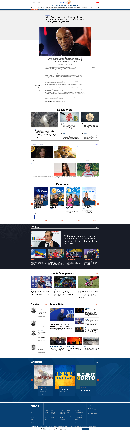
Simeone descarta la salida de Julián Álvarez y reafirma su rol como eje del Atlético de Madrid (41, 292)
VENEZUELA (61, 5)
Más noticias (57, 304)
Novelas (75, 426)
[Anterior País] (98, 9)
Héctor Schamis (42, 352)
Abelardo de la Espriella (88, 259)
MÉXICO (64, 5)
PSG (55, 289)
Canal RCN (41, 426)
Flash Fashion (68, 410)
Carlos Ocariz (50, 259)
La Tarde (53, 207)
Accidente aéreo (88, 327)
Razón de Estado (62, 419)
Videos (35, 227)
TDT (80, 426)
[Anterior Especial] (32, 380)
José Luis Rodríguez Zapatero (48, 9)
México (32, 419)
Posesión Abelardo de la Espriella (56, 346)
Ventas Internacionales (78, 417)
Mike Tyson (48, 14)
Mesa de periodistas (61, 417)
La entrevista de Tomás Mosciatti (62, 413)
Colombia (65, 234)
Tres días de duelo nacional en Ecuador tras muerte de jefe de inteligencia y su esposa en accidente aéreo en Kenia (91, 332)
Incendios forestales (70, 346)
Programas (86, 7)
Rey (64, 133)
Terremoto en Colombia (54, 322)
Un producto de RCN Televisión (87, 426)
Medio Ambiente (41, 330)
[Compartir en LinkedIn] (68, 64)
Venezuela (32, 417)
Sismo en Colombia (66, 123)
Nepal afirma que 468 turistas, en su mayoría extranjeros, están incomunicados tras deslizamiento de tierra (91, 350)
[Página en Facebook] (88, 409)
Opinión (90, 7)
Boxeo (60, 101)
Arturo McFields (40, 307)
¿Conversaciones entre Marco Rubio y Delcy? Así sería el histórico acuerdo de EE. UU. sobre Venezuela (88, 217)
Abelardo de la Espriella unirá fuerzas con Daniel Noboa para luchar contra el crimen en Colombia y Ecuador (90, 263)
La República (55, 426)
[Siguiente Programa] (98, 204)
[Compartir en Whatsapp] (71, 64)
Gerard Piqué (86, 133)
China (35, 128)
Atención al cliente (78, 410)
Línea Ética (76, 419)
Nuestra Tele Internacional (62, 7)
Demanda (63, 101)
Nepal (84, 346)
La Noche (37, 207)
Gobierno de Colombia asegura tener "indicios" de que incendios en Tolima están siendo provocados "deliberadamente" (74, 350)
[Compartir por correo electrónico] (69, 64)
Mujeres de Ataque (69, 416)
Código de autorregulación (79, 415)
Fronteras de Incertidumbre (43, 390)
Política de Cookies (63, 429)
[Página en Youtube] (95, 409)
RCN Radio (50, 426)
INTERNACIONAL (75, 5)
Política (44, 7)
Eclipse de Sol (87, 308)
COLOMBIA (56, 5)
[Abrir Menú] (32, 7)
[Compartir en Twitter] (66, 64)
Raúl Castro (40, 9)
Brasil (79, 289)
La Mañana (69, 207)
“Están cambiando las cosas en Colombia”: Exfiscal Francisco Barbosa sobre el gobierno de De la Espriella (57, 217)
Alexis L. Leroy (42, 340)
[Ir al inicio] (36, 407)
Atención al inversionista (79, 412)
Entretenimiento (78, 7)
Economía (48, 7)
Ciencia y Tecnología (71, 7)
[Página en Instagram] (90, 409)
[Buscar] (98, 7)
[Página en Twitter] (92, 409)
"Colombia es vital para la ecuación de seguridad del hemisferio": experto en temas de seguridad (38, 263)
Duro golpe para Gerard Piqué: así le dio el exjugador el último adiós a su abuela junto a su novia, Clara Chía (91, 136)
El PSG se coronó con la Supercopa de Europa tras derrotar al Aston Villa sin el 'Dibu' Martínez (63, 293)
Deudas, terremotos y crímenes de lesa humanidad (42, 348)
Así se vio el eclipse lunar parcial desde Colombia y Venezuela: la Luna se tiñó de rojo (91, 126)
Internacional (33, 422)
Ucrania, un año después (64, 390)
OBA (75, 422)
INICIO (53, 5)
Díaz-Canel (55, 9)
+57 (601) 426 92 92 (94, 413)
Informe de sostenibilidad (79, 414)
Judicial (51, 7)
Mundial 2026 (63, 9)
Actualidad (40, 7)
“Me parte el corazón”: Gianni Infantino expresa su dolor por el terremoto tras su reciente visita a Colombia (62, 327)
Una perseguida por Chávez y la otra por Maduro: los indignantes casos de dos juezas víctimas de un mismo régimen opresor (41, 217)
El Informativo (87, 207)
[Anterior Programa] (32, 204)
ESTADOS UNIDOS (69, 5)
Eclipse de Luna (86, 123)
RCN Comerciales (61, 426)
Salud (83, 7)
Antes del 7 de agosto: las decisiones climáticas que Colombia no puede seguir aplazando (42, 335)
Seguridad (33, 259)
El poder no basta (41, 323)
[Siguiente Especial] (98, 380)
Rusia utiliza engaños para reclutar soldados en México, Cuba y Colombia (43, 311)
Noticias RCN (46, 426)
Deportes (55, 7)
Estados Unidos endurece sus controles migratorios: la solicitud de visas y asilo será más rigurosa (72, 217)
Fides (78, 426)
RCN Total (94, 426)
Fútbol (32, 289)
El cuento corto (85, 390)
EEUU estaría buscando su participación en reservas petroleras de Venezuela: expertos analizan (73, 263)
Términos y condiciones (68, 428)
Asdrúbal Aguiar (40, 321)
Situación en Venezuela (42, 344)
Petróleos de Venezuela (70, 259)
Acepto (85, 428)
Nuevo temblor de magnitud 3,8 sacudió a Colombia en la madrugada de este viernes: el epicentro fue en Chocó (70, 127)
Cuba (59, 9)
